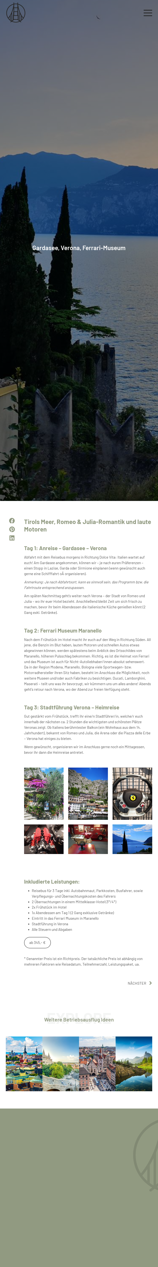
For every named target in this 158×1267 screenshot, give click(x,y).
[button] (12, 520)
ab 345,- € (37, 942)
